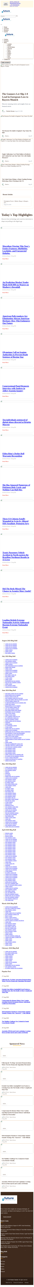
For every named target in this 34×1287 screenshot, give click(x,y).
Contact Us (7, 59)
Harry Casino (8, 916)
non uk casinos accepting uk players (14, 920)
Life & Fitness (11, 47)
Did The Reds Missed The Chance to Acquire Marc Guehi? (16, 590)
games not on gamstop (11, 810)
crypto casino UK (9, 863)
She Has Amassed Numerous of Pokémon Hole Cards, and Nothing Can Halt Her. (16, 487)
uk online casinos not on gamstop (14, 968)
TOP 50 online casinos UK (12, 707)
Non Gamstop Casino (11, 931)
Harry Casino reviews (11, 917)
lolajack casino (9, 833)
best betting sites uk (10, 797)
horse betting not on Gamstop (13, 705)
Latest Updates (6, 4)
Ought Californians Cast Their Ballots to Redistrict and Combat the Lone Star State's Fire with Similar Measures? (16, 155)
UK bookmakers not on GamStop (14, 665)
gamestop (7, 722)
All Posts (6, 28)
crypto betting (8, 871)
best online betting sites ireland (13, 710)
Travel (9, 57)
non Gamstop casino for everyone (14, 698)
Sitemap (26, 1282)
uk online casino (9, 782)
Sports (9, 54)
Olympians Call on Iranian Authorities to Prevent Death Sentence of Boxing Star (15, 354)
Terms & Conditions (18, 1282)
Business (6, 30)
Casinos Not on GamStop (12, 919)
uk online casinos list (10, 872)
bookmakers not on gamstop (12, 681)
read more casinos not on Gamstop (14, 693)
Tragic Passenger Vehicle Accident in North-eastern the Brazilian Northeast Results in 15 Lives (15, 556)
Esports (6, 31)
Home (5, 27)
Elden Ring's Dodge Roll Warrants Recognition (13, 454)
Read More (5, 258)
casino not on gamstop (11, 644)
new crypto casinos (10, 713)
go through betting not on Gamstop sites (15, 702)
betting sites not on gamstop (12, 728)
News (8, 50)
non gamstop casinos (10, 661)
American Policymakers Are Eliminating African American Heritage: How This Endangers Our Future (16, 319)
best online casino (9, 676)
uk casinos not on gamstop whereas (14, 756)
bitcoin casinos (9, 836)
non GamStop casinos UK (12, 914)
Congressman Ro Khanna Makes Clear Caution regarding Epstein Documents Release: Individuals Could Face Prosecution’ (16, 1002)
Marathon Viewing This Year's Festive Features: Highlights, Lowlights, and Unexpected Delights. (16, 249)
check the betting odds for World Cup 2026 (16, 699)
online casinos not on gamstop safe (14, 754)
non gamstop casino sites (11, 807)
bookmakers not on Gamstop (12, 712)
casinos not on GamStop (11, 888)
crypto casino (8, 678)
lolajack (7, 771)
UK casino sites (9, 900)
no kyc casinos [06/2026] (11, 757)
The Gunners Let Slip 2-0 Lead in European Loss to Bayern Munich (15, 97)
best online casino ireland (11, 799)
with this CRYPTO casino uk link (14, 745)
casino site (8, 819)
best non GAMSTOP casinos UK (14, 744)
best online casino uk (10, 675)
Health (9, 45)
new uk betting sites (10, 892)
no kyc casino (8, 834)
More (5, 42)
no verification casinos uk (11, 718)
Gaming (9, 44)
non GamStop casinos (11, 860)
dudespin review (9, 805)
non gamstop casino (10, 685)
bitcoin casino (8, 932)
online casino (8, 651)
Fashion (6, 39)
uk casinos (8, 775)
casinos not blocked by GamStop (13, 759)
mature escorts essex (10, 760)
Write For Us (9, 1282)
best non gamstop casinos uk (12, 935)
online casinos (9, 650)
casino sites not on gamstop (12, 826)
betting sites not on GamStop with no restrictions (17, 731)
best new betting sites (10, 928)
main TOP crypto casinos (11, 736)
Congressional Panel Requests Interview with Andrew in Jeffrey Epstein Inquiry (15, 388)
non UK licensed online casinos (13, 885)
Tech (8, 56)
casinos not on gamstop (11, 648)
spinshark (7, 865)
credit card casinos (10, 704)
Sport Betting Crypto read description (15, 733)
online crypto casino (10, 715)
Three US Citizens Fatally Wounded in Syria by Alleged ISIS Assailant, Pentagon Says (15, 521)
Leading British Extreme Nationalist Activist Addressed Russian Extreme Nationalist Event (15, 623)
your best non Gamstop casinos (13, 747)
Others (9, 51)
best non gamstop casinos (11, 719)
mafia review (8, 803)
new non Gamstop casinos (12, 708)
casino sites (8, 787)
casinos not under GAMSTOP (13, 937)
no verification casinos (11, 725)
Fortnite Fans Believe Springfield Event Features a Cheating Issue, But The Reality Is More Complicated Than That (17, 991)
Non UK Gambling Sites (11, 883)
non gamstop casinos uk (11, 898)
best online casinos (10, 653)
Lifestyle (9, 48)
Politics (9, 53)
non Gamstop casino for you (12, 716)
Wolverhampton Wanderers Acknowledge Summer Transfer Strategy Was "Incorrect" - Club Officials (16, 1012)
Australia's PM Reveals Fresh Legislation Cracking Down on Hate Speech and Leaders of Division (16, 1031)
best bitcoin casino (10, 800)
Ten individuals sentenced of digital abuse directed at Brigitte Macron (16, 422)
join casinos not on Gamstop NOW (14, 734)
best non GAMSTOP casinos (12, 908)
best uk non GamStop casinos (13, 682)
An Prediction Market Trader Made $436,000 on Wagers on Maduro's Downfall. (15, 284)
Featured (6, 41)
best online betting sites (11, 784)
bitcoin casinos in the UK (11, 696)
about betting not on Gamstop (13, 695)
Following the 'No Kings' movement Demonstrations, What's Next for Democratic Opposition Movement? (16, 980)
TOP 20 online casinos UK (12, 701)
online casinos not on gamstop (13, 721)
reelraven (7, 773)
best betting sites (9, 791)
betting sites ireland (10, 667)
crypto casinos (9, 802)
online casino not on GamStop (13, 913)
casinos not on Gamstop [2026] (13, 737)
